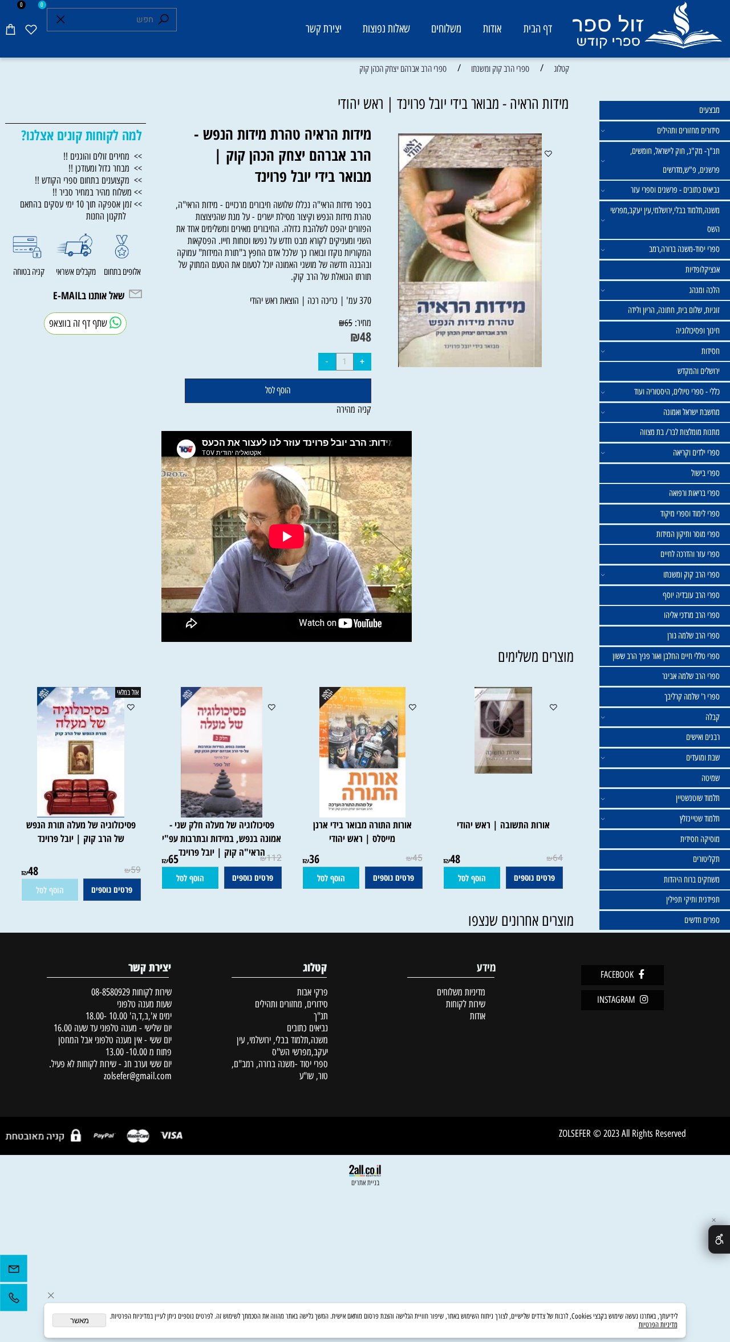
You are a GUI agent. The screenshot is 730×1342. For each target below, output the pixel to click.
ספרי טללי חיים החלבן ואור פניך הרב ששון (666, 656)
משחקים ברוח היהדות (692, 880)
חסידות (710, 351)
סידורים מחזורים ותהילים (688, 130)
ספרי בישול (705, 473)
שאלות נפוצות (386, 28)
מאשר (79, 1320)
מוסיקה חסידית (700, 839)
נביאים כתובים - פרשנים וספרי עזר (675, 190)
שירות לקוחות (465, 1004)
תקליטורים (706, 859)
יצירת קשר (324, 28)
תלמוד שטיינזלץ (700, 819)
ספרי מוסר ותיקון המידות (688, 534)
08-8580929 (110, 992)
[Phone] (14, 1300)
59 (136, 870)
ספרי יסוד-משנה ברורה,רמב (684, 249)
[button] (472, 878)
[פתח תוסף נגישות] (719, 1239)
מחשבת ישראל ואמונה (691, 412)
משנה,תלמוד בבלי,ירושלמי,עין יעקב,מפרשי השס (665, 219)
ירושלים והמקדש (699, 371)
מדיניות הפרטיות (658, 1324)
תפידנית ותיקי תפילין (693, 899)
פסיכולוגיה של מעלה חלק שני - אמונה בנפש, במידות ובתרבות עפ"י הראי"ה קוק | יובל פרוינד (221, 838)
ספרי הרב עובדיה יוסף (691, 595)
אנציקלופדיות (703, 270)
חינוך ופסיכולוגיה (698, 331)
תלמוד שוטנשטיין (698, 798)
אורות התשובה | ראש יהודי (503, 824)
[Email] (14, 1271)
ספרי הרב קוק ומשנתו (691, 575)
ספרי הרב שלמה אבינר (691, 676)
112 (274, 858)
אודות (492, 28)
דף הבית (538, 28)
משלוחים (446, 28)
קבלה (712, 717)
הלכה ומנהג (704, 290)
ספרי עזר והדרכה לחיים (690, 554)
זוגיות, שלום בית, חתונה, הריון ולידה (674, 310)
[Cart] (10, 29)
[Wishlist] (31, 29)
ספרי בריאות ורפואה (694, 493)
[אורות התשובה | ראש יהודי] (503, 770)
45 (417, 858)
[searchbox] (112, 19)
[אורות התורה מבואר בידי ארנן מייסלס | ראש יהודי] (362, 814)
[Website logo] (646, 31)
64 (558, 858)
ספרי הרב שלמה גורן (693, 636)
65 (348, 322)
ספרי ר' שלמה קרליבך (692, 697)
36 (314, 859)
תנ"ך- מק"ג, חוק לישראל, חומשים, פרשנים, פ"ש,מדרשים (675, 160)
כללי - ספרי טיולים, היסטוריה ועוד (677, 392)
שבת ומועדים (703, 758)
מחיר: (361, 322)
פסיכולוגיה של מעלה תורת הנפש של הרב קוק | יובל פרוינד (81, 831)
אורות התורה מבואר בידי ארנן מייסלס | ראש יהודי (362, 831)
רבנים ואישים (703, 737)
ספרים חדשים (702, 920)
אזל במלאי (128, 692)
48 (365, 336)
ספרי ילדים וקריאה (696, 453)
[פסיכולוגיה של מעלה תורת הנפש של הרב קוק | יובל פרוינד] (80, 814)
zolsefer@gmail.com (137, 1075)
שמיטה (710, 778)
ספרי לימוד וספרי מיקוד (690, 514)
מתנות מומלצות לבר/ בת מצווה (680, 432)
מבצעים (709, 110)
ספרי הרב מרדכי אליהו (692, 615)
